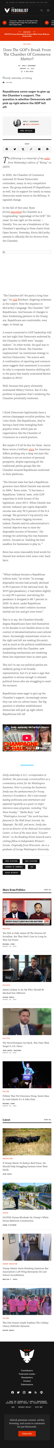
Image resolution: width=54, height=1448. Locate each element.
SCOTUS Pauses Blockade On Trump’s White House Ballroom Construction (25, 1219)
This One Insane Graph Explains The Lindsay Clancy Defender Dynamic (25, 1324)
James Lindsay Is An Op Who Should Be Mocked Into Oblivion (23, 991)
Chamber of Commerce (14, 867)
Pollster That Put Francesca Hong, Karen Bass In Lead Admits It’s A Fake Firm (26, 1098)
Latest (6, 1119)
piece (31, 449)
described (16, 212)
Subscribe (27, 1433)
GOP (32, 867)
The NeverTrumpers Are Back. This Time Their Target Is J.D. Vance (26, 1044)
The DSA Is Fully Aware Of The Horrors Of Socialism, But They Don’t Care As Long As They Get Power (25, 936)
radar (47, 158)
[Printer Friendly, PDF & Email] (47, 149)
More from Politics (14, 889)
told (15, 299)
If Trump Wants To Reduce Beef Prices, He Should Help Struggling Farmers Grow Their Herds (25, 1166)
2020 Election (11, 861)
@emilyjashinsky (32, 124)
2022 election (31, 861)
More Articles (26, 131)
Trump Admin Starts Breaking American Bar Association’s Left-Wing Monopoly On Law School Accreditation (25, 1272)
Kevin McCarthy (11, 873)
